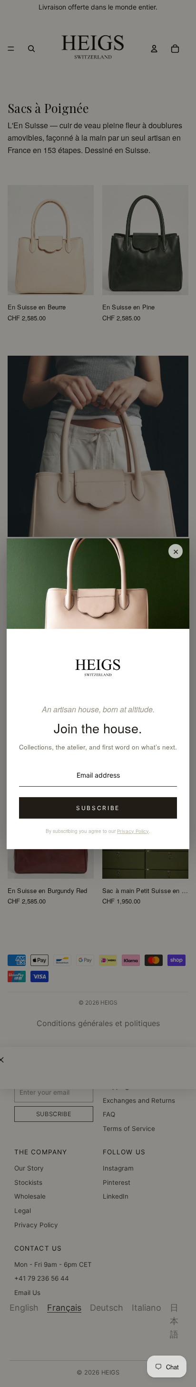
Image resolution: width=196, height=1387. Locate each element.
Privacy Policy (133, 831)
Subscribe (98, 808)
